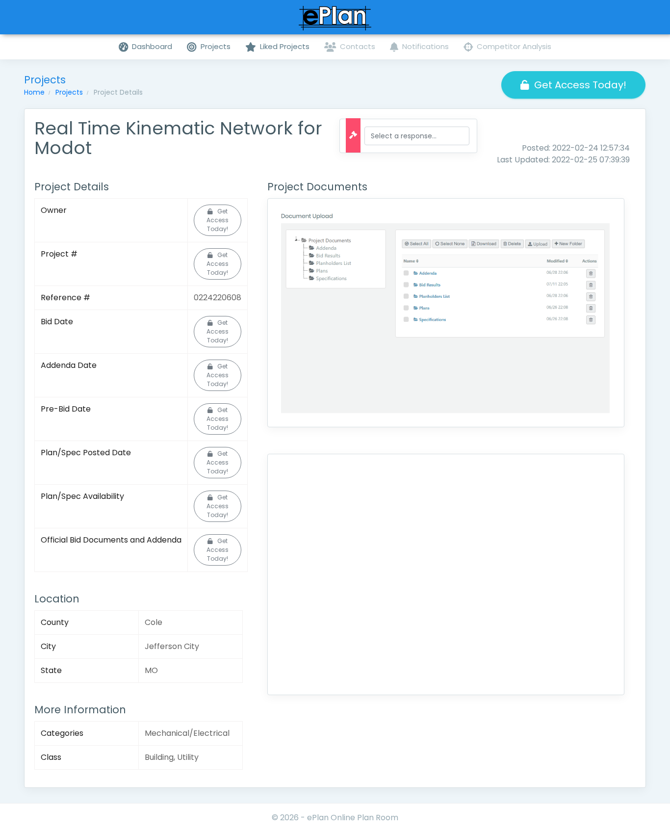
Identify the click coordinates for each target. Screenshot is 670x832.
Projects (69, 92)
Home (34, 92)
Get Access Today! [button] (580, 85)
